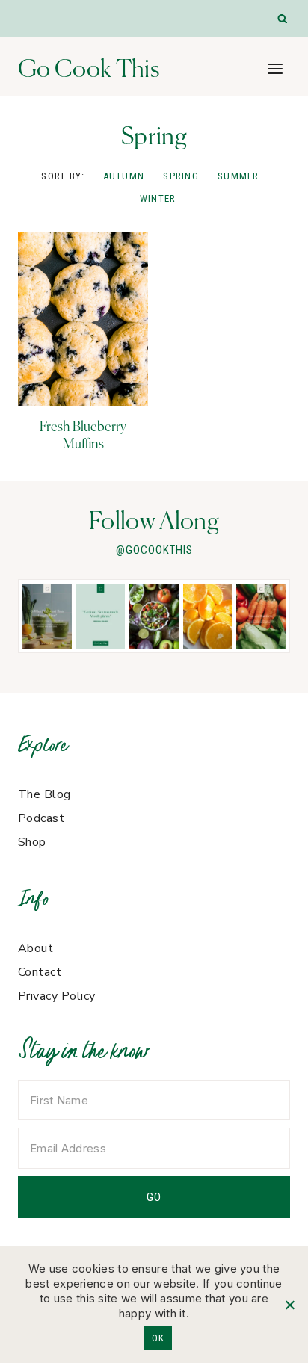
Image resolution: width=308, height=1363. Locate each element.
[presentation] (83, 318)
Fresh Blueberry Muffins (83, 435)
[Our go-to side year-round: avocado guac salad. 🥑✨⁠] (154, 616)
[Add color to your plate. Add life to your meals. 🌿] (261, 616)
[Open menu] (274, 68)
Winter (158, 198)
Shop (32, 842)
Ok (158, 1338)
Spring (181, 176)
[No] (289, 1304)
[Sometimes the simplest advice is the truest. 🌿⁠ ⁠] (101, 616)
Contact (39, 972)
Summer (238, 176)
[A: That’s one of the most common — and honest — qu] (47, 616)
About (35, 948)
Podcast (41, 818)
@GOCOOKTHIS (154, 550)
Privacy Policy (57, 996)
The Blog (44, 794)
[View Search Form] (283, 19)
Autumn (124, 176)
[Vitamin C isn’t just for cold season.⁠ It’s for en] (207, 616)
